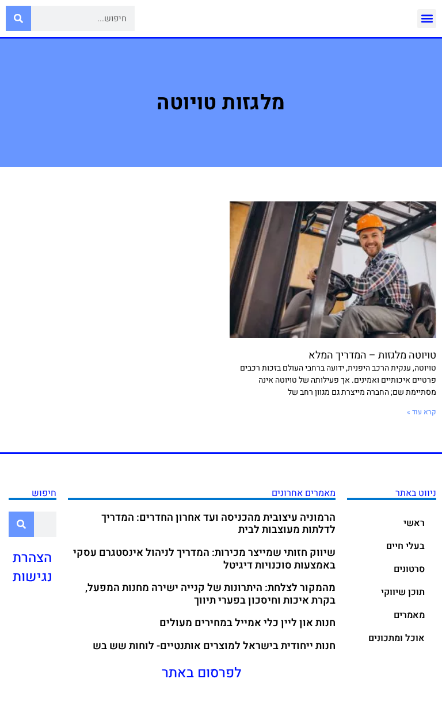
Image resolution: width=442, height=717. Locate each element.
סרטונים (409, 569)
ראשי (414, 523)
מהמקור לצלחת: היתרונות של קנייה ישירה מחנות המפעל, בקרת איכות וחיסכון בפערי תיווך (210, 594)
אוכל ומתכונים (396, 638)
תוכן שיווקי (403, 592)
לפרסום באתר (202, 673)
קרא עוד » (421, 412)
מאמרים (409, 615)
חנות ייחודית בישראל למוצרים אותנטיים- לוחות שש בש (214, 646)
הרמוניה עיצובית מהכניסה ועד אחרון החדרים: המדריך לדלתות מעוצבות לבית (218, 524)
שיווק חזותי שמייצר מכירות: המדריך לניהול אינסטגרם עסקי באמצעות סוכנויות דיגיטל (204, 559)
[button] (426, 18)
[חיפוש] (18, 18)
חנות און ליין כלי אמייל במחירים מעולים (247, 623)
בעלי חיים (405, 546)
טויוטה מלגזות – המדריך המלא (372, 355)
